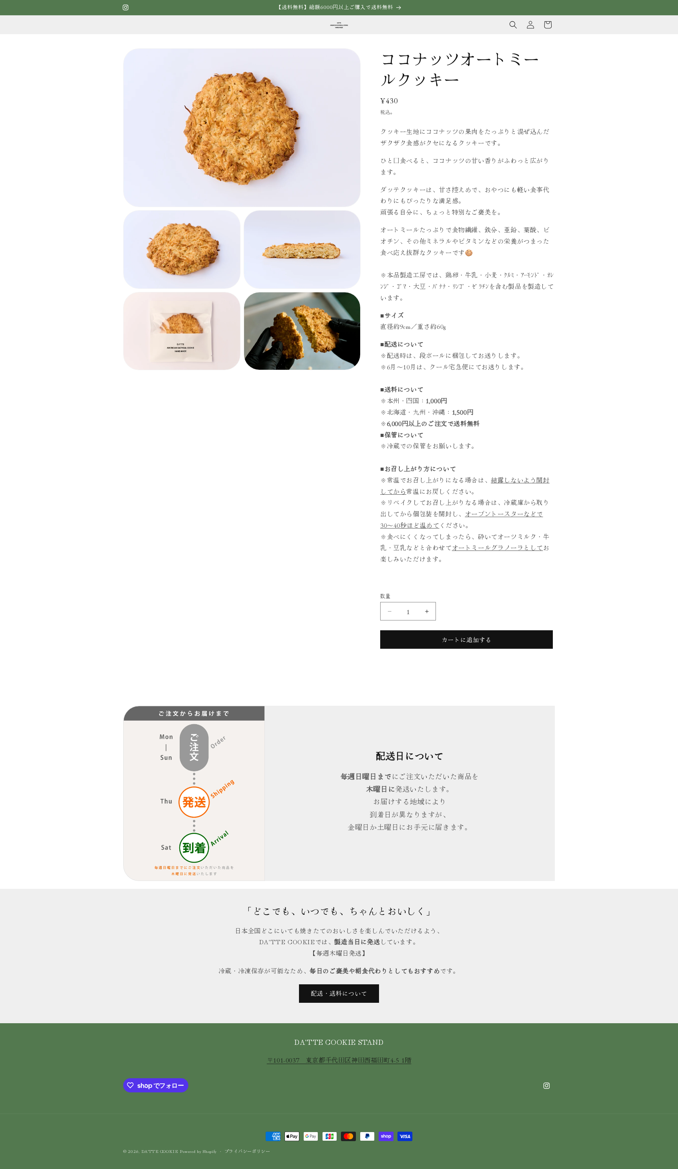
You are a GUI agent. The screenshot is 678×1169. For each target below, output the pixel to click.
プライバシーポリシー (247, 1151)
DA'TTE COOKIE (159, 1151)
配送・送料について (339, 993)
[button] (513, 24)
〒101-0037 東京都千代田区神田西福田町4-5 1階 (339, 1059)
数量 (385, 596)
